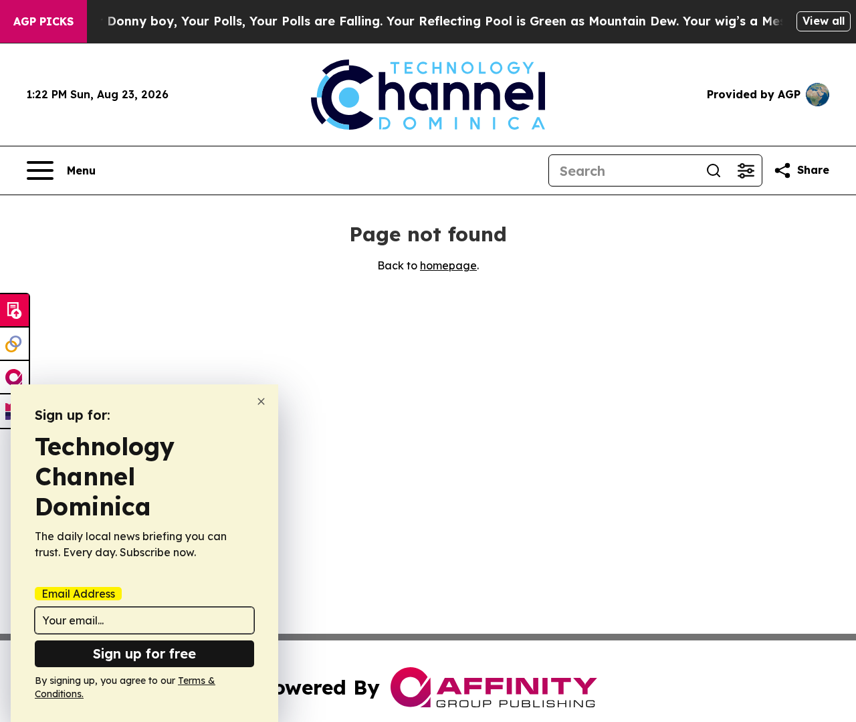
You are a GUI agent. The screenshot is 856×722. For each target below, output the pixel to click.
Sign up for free (144, 653)
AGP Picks (43, 21)
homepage (448, 265)
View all (823, 20)
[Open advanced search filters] (746, 170)
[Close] (261, 401)
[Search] (714, 170)
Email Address (78, 593)
